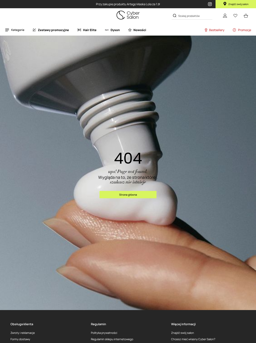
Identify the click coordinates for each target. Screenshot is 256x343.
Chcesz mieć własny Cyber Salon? (193, 339)
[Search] (175, 16)
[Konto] (225, 15)
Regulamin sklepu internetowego (112, 339)
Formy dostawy (20, 339)
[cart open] (246, 15)
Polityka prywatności (104, 333)
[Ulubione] (235, 15)
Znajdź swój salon (238, 4)
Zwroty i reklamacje (22, 333)
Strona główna (128, 194)
